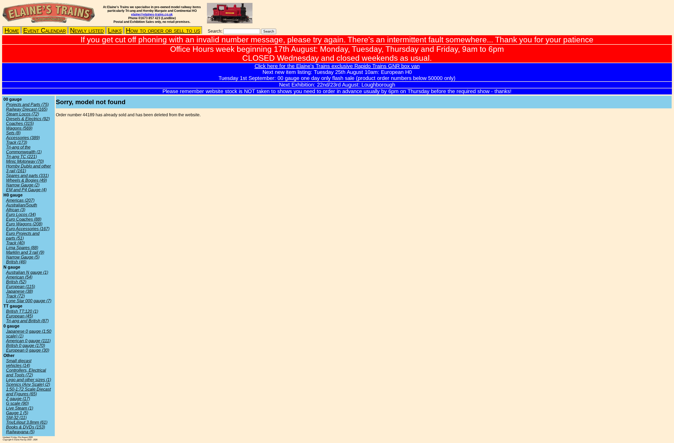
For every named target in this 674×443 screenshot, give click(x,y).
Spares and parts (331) (27, 175)
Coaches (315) (20, 123)
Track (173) (16, 142)
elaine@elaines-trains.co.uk (152, 14)
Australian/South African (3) (21, 207)
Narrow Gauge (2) (22, 185)
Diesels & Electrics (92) (28, 119)
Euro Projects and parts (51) (22, 235)
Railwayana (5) (20, 432)
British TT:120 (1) (22, 311)
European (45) (19, 316)
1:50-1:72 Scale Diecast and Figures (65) (28, 391)
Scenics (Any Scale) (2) (28, 384)
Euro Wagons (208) (24, 224)
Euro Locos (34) (21, 214)
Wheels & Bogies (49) (26, 180)
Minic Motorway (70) (25, 161)
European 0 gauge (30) (27, 350)
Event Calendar (44, 30)
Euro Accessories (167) (27, 228)
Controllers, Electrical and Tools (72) (26, 372)
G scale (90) (17, 403)
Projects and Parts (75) (27, 104)
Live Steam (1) (19, 408)
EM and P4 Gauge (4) (26, 190)
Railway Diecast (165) (26, 109)
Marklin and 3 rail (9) (25, 252)
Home (11, 30)
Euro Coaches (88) (23, 219)
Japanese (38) (19, 291)
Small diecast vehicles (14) (18, 363)
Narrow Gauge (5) (22, 257)
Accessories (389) (23, 137)
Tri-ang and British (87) (27, 321)
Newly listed (87, 30)
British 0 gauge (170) (25, 345)
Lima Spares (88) (22, 247)
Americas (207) (20, 200)
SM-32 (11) (16, 417)
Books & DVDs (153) (25, 427)
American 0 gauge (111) (28, 341)
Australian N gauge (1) (27, 272)
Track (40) (15, 243)
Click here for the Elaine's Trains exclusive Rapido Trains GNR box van (337, 66)
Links (115, 30)
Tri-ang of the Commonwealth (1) (24, 149)
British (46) (16, 262)
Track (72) (15, 296)
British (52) (16, 282)
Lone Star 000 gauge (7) (28, 301)
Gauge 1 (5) (17, 413)
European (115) (20, 286)
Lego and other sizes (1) (28, 379)
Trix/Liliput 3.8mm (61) (26, 422)
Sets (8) (13, 133)
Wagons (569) (19, 128)
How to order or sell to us (163, 30)
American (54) (19, 277)
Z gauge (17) (18, 398)
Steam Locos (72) (22, 114)
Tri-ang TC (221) (21, 156)
